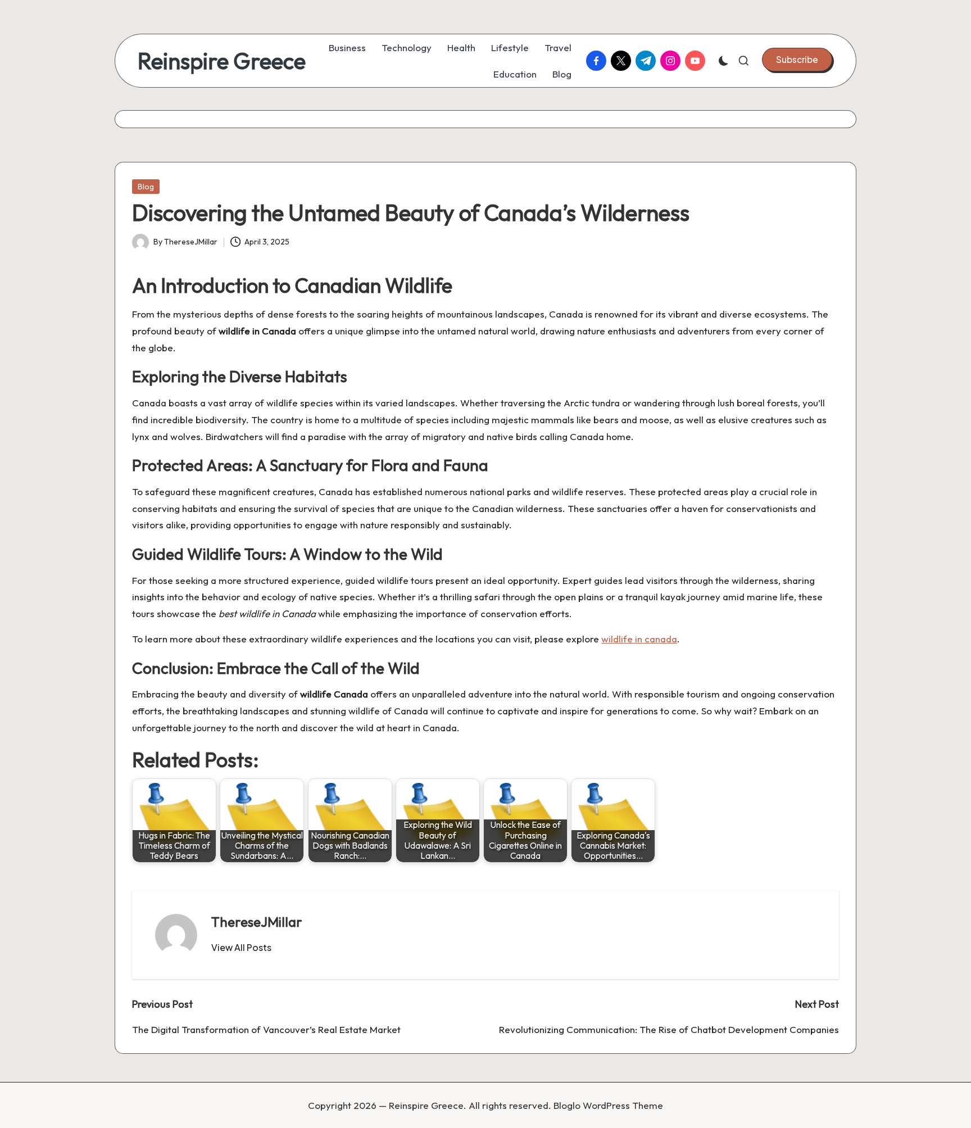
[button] (797, 59)
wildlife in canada (639, 639)
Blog (146, 187)
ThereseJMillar (256, 921)
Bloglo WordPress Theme (608, 1105)
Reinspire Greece (222, 60)
